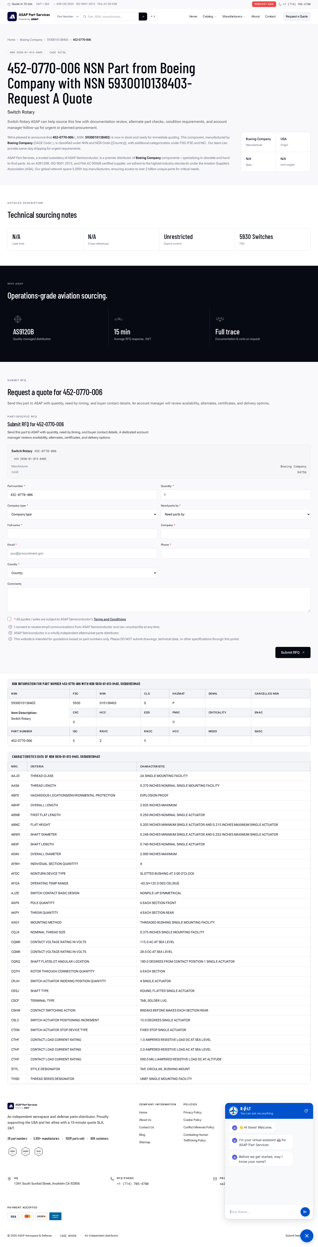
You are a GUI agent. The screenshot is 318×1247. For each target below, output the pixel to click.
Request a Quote (297, 16)
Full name (14, 525)
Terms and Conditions (110, 619)
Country (13, 564)
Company (168, 525)
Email (12, 544)
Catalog (208, 16)
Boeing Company (31, 39)
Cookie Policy (192, 1120)
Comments (14, 583)
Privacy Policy (192, 1112)
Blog (142, 1134)
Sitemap (144, 1142)
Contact (270, 16)
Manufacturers (232, 16)
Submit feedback (296, 1235)
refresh (306, 1111)
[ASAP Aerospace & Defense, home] (28, 16)
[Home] (22, 1106)
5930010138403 (57, 39)
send (305, 1211)
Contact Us (146, 1127)
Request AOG (264, 4)
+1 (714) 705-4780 (297, 4)
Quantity (167, 486)
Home (193, 16)
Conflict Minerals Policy (198, 1127)
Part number (16, 486)
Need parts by (171, 505)
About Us (145, 1120)
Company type (17, 505)
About (255, 16)
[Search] (143, 16)
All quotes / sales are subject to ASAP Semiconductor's (70, 619)
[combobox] (110, 16)
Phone (166, 544)
